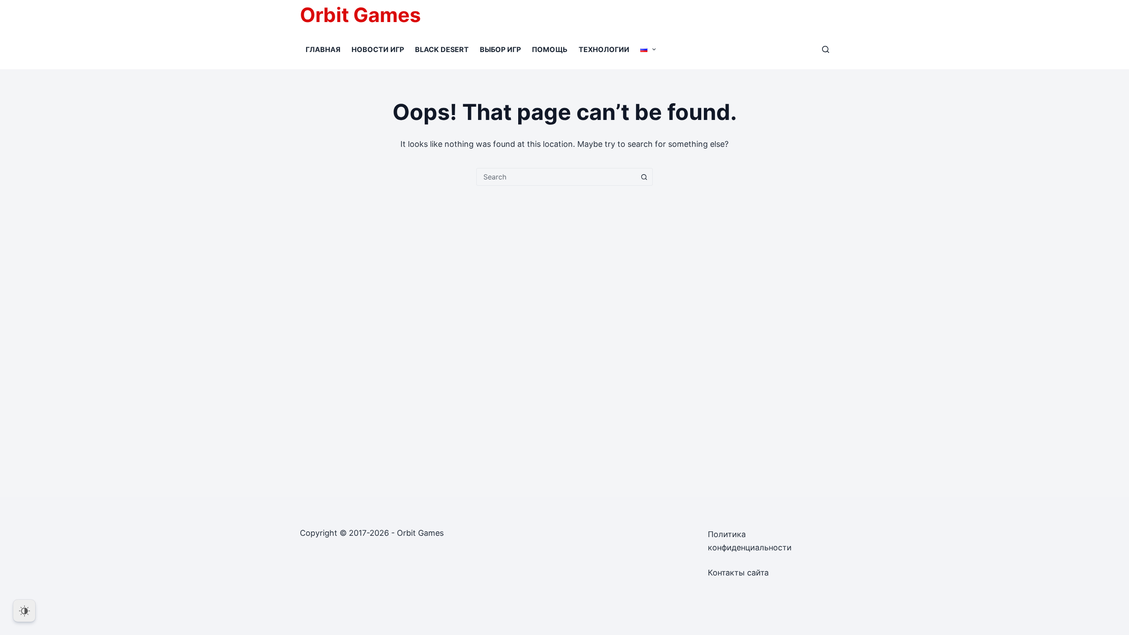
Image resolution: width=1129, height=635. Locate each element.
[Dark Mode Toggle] (24, 611)
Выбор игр (500, 49)
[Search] (825, 49)
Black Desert (442, 49)
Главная (323, 49)
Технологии (604, 49)
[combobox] (556, 177)
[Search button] (644, 176)
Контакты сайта (738, 572)
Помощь (550, 49)
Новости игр (377, 49)
